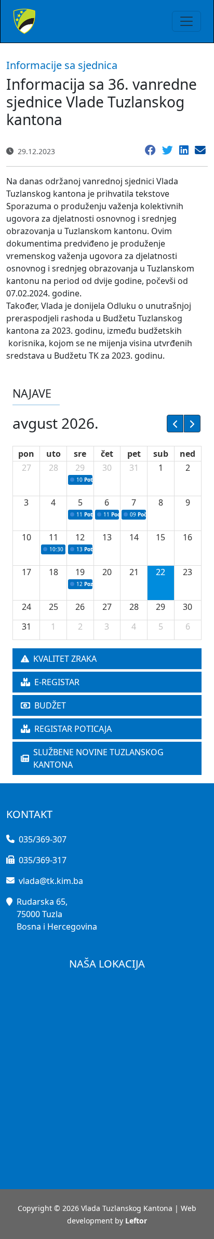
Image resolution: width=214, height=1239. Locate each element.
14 (134, 537)
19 (80, 572)
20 (107, 572)
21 (134, 572)
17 (26, 572)
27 (26, 467)
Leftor (136, 1221)
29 (80, 467)
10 (26, 537)
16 (187, 537)
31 (134, 467)
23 (187, 572)
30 (107, 467)
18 (53, 572)
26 (80, 606)
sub (160, 453)
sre (80, 453)
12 (80, 537)
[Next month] (192, 423)
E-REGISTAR (56, 682)
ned (187, 453)
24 (26, 606)
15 (160, 537)
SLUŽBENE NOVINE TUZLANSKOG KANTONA (98, 758)
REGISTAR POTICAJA (73, 728)
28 (53, 467)
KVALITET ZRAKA (65, 658)
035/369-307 (42, 839)
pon (26, 453)
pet (134, 453)
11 (53, 537)
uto (53, 453)
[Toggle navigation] (186, 21)
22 (160, 572)
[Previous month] (175, 423)
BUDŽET (50, 705)
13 (107, 537)
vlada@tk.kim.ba (51, 881)
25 (53, 606)
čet (107, 453)
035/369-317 (42, 860)
